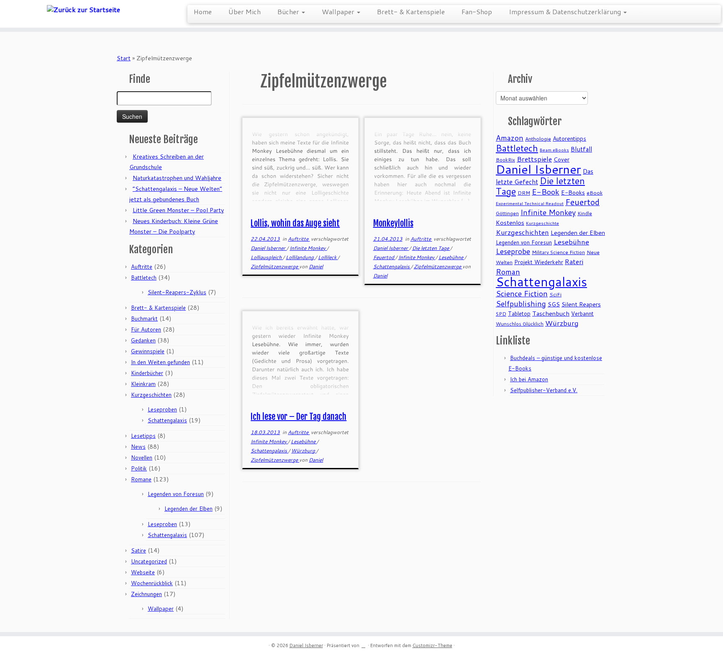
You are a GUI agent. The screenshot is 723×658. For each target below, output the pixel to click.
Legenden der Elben (188, 508)
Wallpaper (339, 11)
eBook (594, 192)
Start (124, 58)
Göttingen (507, 213)
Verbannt (582, 313)
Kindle (584, 213)
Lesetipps (143, 436)
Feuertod (384, 257)
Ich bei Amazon (529, 379)
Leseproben (162, 409)
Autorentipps (569, 138)
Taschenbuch (550, 313)
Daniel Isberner (269, 248)
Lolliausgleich (267, 257)
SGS (554, 304)
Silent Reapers (581, 304)
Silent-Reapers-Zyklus (177, 292)
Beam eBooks (554, 150)
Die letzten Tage (431, 248)
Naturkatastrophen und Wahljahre (177, 178)
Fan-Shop (476, 11)
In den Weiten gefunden (160, 362)
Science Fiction (522, 293)
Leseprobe (513, 251)
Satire (138, 550)
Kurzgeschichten (151, 394)
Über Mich (244, 11)
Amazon (509, 138)
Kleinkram (143, 384)
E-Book (545, 191)
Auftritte (141, 266)
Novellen (141, 457)
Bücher (289, 11)
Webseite (143, 572)
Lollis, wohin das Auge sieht (295, 223)
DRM (524, 192)
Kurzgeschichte (542, 223)
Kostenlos (510, 222)
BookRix (505, 159)
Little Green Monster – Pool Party (178, 210)
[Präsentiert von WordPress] (364, 644)
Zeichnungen (146, 594)
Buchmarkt (144, 318)
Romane (141, 479)
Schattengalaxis (167, 420)
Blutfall (581, 149)
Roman (508, 271)
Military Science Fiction (558, 252)
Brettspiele (534, 159)
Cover (561, 159)
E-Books (573, 192)
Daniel (316, 266)
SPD (501, 313)
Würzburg (303, 450)
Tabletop (519, 313)
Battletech (143, 277)
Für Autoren (146, 329)
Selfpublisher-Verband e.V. (543, 390)
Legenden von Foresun (176, 494)
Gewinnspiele (147, 351)
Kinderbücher (147, 373)
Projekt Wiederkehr (538, 262)
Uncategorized (149, 561)
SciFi (555, 294)
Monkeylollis (393, 223)
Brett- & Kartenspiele (411, 11)
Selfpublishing (521, 303)
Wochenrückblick (152, 583)
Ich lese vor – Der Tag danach (298, 416)
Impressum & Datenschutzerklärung (566, 11)
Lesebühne (451, 257)
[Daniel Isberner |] (83, 9)
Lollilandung (300, 257)
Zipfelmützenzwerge (275, 266)
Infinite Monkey (308, 248)
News (138, 446)
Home (203, 11)
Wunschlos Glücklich (520, 323)
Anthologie (538, 138)
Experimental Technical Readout (530, 203)
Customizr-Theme (432, 645)
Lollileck (328, 257)
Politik (139, 468)
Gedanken (143, 340)
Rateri (574, 261)
